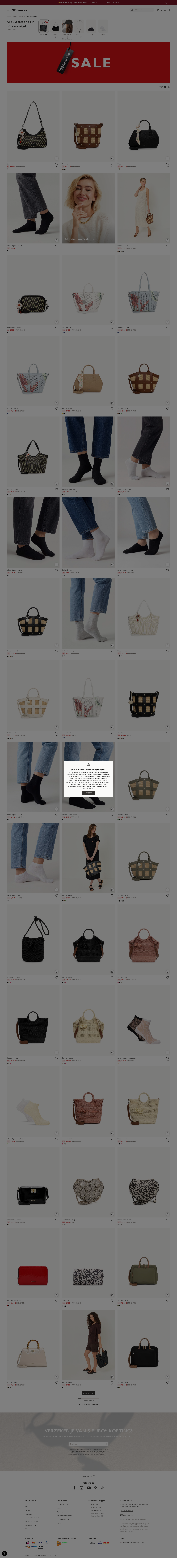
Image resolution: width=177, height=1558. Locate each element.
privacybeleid (90, 788)
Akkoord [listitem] (88, 793)
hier (79, 782)
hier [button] (84, 784)
